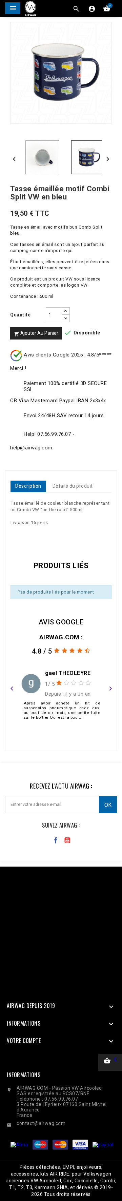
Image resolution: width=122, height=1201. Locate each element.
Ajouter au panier (36, 333)
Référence (24, 536)
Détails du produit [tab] (73, 486)
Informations (23, 1075)
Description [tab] (28, 486)
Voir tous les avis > (61, 741)
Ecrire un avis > (61, 732)
